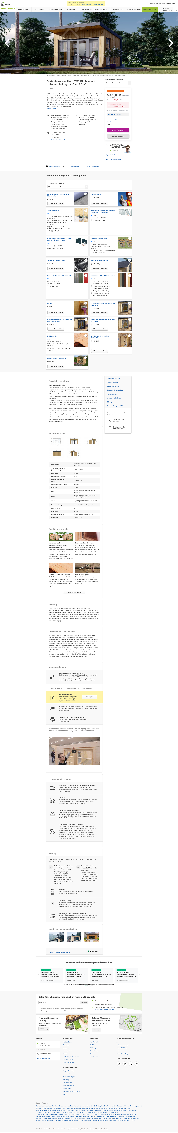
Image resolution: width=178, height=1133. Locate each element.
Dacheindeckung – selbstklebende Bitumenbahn (58, 195)
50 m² (54, 1112)
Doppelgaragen (99, 1116)
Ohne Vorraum (49, 1120)
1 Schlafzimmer (79, 1112)
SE (99, 1128)
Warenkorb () (170, 3)
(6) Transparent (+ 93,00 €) (101, 295)
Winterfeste (78, 1106)
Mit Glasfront (86, 1108)
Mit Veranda (110, 1114)
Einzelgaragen (89, 1116)
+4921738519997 (75, 4)
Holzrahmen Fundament (99, 238)
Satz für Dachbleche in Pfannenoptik (59, 276)
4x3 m (103, 1108)
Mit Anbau (126, 1106)
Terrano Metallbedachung (99, 260)
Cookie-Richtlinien (122, 1048)
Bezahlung (66, 1045)
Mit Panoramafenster (124, 1120)
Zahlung (109, 402)
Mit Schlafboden (47, 1108)
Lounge (119, 1106)
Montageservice (96, 194)
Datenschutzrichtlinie (123, 1045)
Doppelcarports (78, 1118)
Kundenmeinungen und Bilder (116, 406)
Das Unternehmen (95, 1042)
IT (87, 1128)
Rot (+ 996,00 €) (54, 281)
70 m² (59, 1112)
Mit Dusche (67, 1120)
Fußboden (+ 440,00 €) (56, 341)
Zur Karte (96, 1030)
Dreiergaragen (110, 1116)
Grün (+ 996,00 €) (54, 283)
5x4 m (118, 1108)
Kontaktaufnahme (95, 1057)
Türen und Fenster (68, 1085)
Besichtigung (94, 1051)
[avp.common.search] (175, 9)
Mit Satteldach (58, 1108)
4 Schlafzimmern (113, 1112)
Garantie (65, 1054)
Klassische (98, 1110)
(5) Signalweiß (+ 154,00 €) (101, 291)
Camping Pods (125, 1108)
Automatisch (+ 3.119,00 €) (57, 248)
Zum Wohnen (61, 1110)
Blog (91, 1054)
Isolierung (66, 1079)
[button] (56, 441)
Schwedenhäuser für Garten (89, 1114)
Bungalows (40, 1112)
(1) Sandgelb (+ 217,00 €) (100, 281)
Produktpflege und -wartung (71, 1091)
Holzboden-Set (52, 336)
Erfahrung (93, 1048)
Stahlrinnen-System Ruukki (56, 260)
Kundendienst (160, 3)
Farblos (49, 303)
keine (50, 214)
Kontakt (152, 3)
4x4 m (108, 1108)
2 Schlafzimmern (90, 1112)
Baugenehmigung (68, 1071)
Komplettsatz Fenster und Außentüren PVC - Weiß (103, 304)
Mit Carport (118, 1116)
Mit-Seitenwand (117, 1118)
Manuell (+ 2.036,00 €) (99, 218)
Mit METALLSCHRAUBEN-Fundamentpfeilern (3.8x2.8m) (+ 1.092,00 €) (101, 246)
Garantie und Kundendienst (115, 390)
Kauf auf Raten (116, 114)
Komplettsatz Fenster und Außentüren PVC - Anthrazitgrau (59, 320)
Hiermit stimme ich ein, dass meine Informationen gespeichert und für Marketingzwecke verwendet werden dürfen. (62, 1010)
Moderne (70, 1106)
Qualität (92, 1045)
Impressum (120, 1051)
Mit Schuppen (134, 1106)
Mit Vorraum (59, 1120)
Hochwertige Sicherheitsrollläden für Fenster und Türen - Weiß (103, 211)
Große (116, 1110)
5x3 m (113, 1108)
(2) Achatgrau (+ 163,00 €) (100, 283)
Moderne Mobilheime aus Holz (66, 1116)
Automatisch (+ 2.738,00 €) (101, 220)
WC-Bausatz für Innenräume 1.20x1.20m (100, 337)
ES (90, 1128)
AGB (118, 1042)
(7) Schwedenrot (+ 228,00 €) (101, 293)
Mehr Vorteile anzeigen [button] (75, 592)
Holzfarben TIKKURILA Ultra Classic (103, 276)
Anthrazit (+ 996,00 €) (55, 286)
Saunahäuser (40, 1120)
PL (104, 1128)
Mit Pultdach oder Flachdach (72, 1108)
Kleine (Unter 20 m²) (89, 1106)
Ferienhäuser (71, 1110)
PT (93, 1128)
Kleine (78, 1110)
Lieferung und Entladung (114, 398)
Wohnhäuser (123, 1110)
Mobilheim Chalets (50, 1116)
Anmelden (84, 1002)
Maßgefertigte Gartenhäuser (71, 1057)
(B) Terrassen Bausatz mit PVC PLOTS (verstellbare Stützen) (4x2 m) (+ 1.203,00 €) (59, 222)
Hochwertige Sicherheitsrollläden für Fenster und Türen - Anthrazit (59, 239)
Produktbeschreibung (113, 378)
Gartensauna (134, 1118)
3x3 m (98, 1108)
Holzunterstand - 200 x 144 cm (57, 358)
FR (85, 1128)
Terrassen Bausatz (53, 210)
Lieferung (66, 1048)
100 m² (64, 1112)
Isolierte (83, 1110)
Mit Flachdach (98, 1118)
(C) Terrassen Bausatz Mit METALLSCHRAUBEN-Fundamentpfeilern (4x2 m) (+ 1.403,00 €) (59, 229)
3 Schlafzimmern (101, 1112)
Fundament (66, 1074)
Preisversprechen (68, 1062)
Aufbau (65, 1094)
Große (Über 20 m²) (102, 1106)
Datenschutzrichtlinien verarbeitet (105, 1009)
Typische (61, 1114)
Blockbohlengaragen (50, 1118)
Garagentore (67, 1088)
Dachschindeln (67, 1082)
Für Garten (53, 1110)
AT (102, 1128)
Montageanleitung (112, 394)
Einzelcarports (68, 1118)
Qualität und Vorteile (113, 386)
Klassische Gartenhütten (59, 1106)
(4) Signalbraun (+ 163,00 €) (101, 286)
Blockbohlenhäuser (42, 1110)
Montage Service (68, 1051)
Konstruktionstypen (69, 1077)
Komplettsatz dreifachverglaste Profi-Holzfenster (103, 320)
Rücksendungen (68, 1060)
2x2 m (93, 1108)
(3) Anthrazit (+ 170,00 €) (100, 288)
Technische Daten (112, 382)
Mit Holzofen (87, 1120)
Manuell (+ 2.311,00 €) (55, 246)
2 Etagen (70, 1112)
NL (96, 1128)
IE (107, 1128)
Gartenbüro (112, 1106)
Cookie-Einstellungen (123, 1054)
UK (82, 1128)
